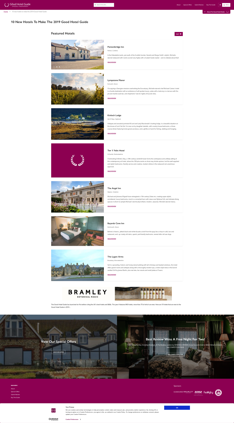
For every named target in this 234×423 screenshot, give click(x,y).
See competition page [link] (175, 354)
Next (101, 53)
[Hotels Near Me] (220, 5)
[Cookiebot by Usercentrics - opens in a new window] (54, 419)
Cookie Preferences (72, 419)
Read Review (112, 62)
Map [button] (177, 34)
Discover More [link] (58, 352)
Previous (54, 53)
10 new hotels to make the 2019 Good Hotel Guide (29, 12)
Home (6, 12)
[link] (95, 5)
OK (177, 408)
